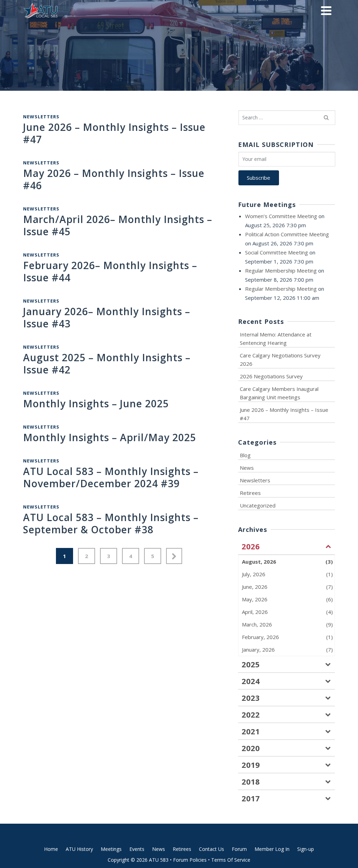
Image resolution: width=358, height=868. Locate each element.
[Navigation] (326, 10)
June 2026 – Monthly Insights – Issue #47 (284, 414)
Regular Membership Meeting (281, 270)
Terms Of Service (230, 859)
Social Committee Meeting (276, 252)
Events (136, 849)
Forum (239, 849)
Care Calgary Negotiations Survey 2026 (280, 359)
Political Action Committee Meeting (287, 234)
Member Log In (272, 849)
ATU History (79, 849)
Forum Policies (190, 859)
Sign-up (305, 849)
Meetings (111, 849)
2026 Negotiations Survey (271, 376)
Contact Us (211, 849)
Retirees (250, 492)
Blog (245, 455)
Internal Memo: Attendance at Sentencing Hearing (276, 338)
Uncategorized (257, 505)
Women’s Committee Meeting (281, 216)
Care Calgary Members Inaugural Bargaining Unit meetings (279, 393)
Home (51, 849)
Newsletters (41, 116)
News (247, 467)
